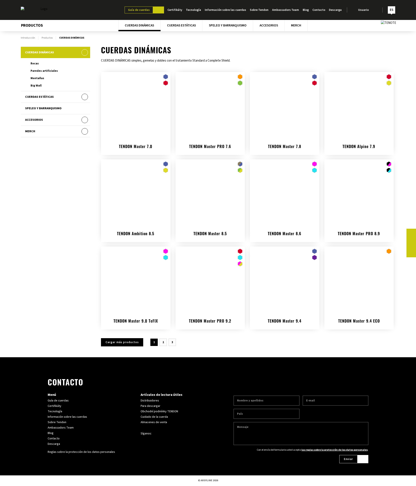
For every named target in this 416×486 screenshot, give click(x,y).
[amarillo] (389, 83)
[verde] (240, 83)
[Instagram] (411, 243)
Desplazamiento (128, 320)
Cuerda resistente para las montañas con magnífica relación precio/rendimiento (135, 230)
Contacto (318, 10)
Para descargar (150, 406)
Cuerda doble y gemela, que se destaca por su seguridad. (210, 230)
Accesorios (269, 25)
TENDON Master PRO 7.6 (210, 147)
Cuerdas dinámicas (139, 25)
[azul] (165, 76)
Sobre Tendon (259, 10)
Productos (47, 38)
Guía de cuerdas (139, 10)
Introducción (28, 38)
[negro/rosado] (389, 164)
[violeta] (314, 257)
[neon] (240, 263)
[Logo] (42, 10)
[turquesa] (314, 170)
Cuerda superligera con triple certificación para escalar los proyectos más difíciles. (284, 230)
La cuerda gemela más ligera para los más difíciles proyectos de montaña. (135, 143)
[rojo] (165, 83)
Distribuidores (150, 400)
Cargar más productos (122, 342)
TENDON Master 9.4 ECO (359, 322)
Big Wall (36, 86)
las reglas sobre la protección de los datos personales (334, 450)
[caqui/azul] (240, 164)
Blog (306, 10)
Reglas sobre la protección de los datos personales (81, 452)
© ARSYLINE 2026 (208, 480)
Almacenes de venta (154, 422)
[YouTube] (411, 252)
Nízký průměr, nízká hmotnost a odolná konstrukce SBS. (284, 317)
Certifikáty (174, 10)
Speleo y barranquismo (228, 25)
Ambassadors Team (285, 10)
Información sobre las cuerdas (225, 10)
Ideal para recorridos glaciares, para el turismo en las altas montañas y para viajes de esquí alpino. (358, 141)
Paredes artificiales (44, 71)
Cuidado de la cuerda (154, 417)
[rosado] (314, 164)
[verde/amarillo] (240, 170)
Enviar (348, 459)
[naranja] (240, 76)
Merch (296, 25)
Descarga (335, 10)
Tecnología (193, 10)
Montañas (37, 78)
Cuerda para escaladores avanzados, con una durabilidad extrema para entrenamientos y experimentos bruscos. (210, 315)
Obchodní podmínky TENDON (159, 411)
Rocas (35, 63)
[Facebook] (411, 233)
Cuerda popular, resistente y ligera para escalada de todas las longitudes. (284, 143)
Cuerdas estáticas (181, 25)
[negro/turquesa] (389, 170)
